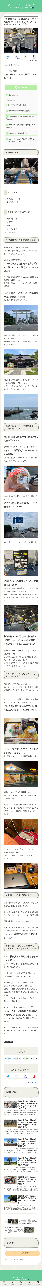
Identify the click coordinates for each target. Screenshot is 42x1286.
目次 (19, 87)
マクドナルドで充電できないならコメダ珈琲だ (20, 126)
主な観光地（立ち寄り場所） (17, 105)
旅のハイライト (14, 95)
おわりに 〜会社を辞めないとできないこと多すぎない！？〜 (20, 140)
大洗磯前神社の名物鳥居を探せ (19, 111)
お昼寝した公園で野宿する (18, 133)
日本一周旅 (9, 1042)
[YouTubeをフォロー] (34, 1076)
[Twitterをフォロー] (8, 1076)
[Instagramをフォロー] (25, 1076)
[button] (34, 57)
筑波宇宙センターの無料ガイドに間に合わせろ (20, 118)
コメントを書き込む (22, 1253)
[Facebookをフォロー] (16, 1076)
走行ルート (11, 101)
